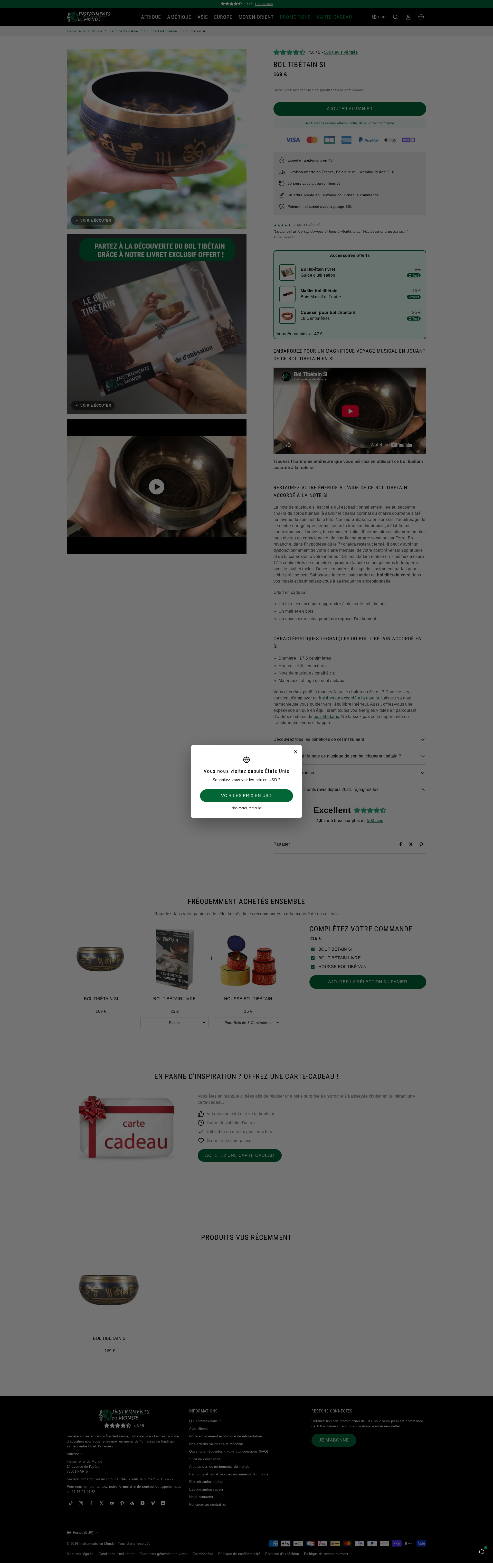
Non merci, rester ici (247, 808)
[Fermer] (295, 751)
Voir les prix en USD (246, 795)
